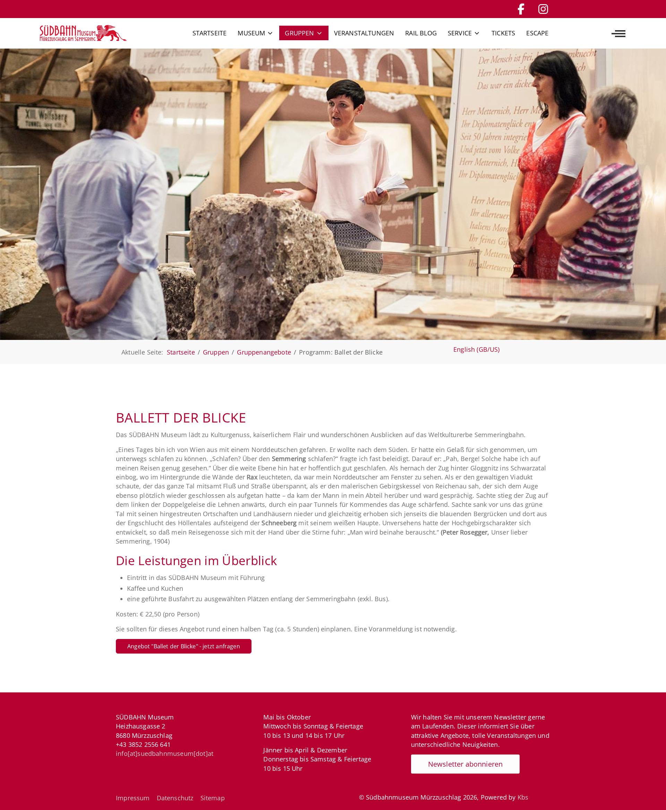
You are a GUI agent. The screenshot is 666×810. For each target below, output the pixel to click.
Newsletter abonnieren (465, 764)
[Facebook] (521, 8)
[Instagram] (543, 8)
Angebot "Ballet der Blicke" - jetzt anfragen (183, 646)
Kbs (523, 797)
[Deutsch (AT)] (83, 33)
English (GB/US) (476, 349)
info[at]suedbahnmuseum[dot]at (164, 753)
